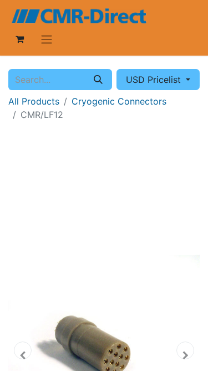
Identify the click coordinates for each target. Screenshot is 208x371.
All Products (33, 101)
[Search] (98, 79)
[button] (22, 350)
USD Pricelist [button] (155, 79)
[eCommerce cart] (19, 39)
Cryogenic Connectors (119, 101)
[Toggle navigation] (46, 39)
